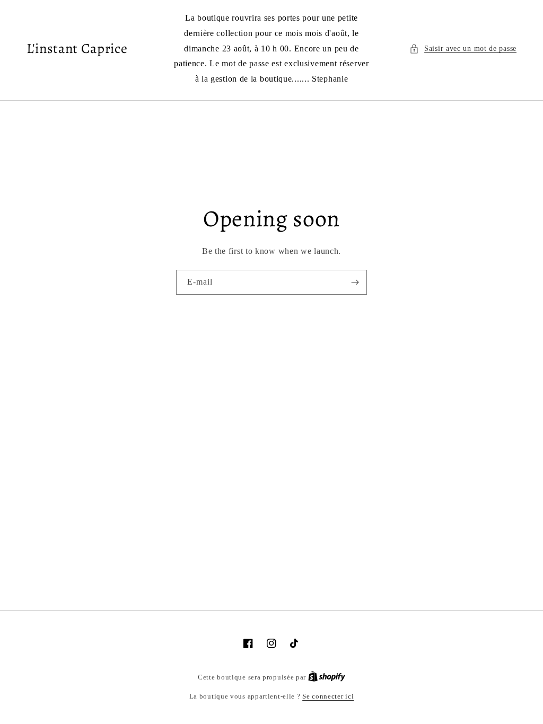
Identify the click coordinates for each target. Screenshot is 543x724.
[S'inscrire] (354, 282)
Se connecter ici (328, 696)
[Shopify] (326, 677)
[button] (462, 48)
